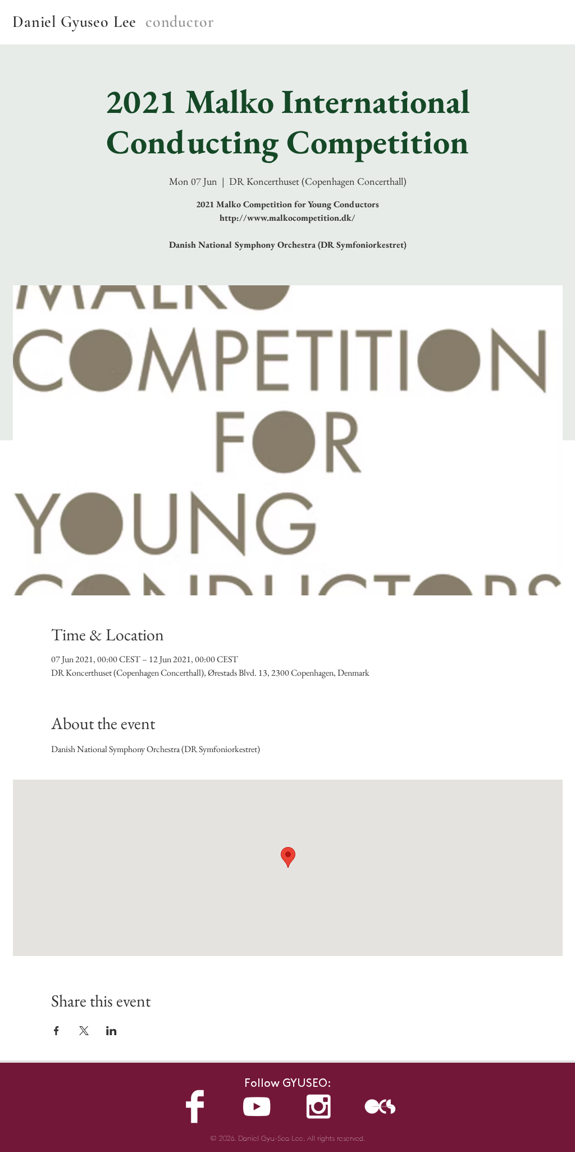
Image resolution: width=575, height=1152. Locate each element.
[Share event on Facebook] (56, 1030)
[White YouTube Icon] (256, 1106)
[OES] (380, 1106)
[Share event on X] (84, 1030)
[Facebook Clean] (195, 1106)
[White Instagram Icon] (318, 1106)
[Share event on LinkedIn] (111, 1030)
